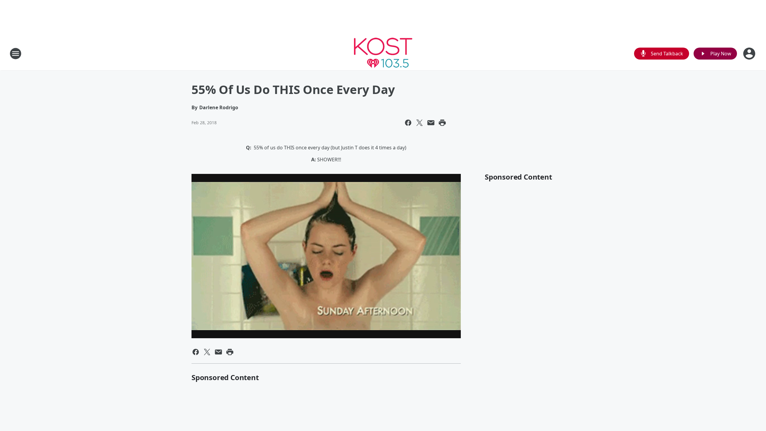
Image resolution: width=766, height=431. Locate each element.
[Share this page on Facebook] (408, 123)
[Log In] (749, 54)
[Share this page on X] (419, 123)
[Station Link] (383, 53)
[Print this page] (442, 123)
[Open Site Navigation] (16, 54)
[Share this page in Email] (431, 123)
